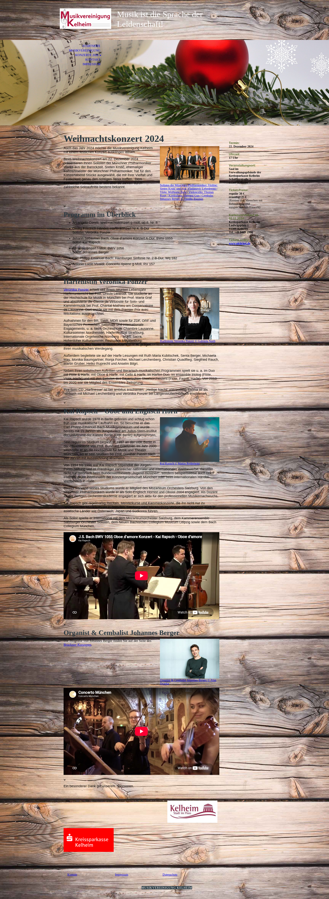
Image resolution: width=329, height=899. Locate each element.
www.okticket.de (239, 243)
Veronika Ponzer (77, 290)
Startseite (91, 46)
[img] (85, 18)
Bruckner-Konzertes (77, 645)
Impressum (91, 64)
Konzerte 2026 (86, 55)
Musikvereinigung (84, 50)
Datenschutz (170, 874)
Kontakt (92, 59)
